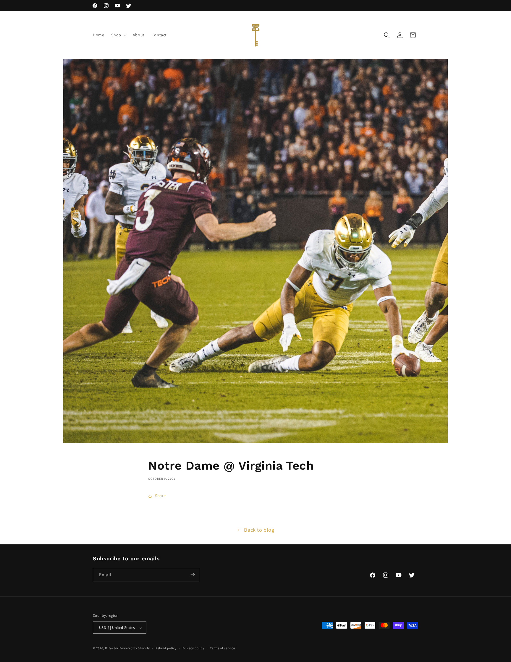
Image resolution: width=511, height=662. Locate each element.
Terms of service (222, 648)
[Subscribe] (192, 575)
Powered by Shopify (134, 648)
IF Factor (112, 648)
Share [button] (160, 495)
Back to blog (259, 529)
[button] (118, 35)
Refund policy (166, 648)
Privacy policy (193, 648)
